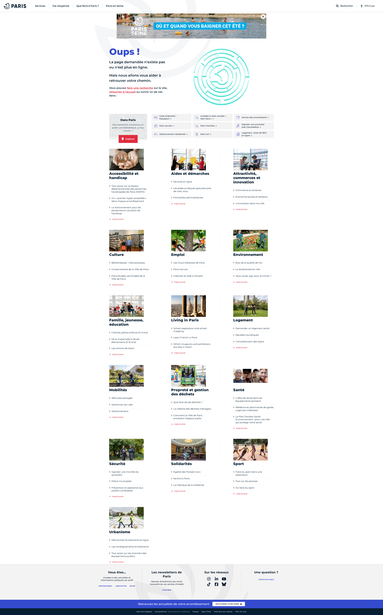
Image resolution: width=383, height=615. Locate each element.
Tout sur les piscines (246, 481)
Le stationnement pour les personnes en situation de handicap (126, 210)
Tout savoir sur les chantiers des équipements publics (128, 555)
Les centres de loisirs (122, 348)
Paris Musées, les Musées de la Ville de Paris (128, 277)
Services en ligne (182, 181)
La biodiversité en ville (247, 269)
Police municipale (121, 481)
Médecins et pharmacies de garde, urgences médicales (254, 409)
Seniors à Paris (181, 478)
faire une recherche (140, 87)
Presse (196, 612)
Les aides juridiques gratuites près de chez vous (192, 190)
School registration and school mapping (190, 330)
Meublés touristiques (247, 334)
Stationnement (119, 411)
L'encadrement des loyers (249, 341)
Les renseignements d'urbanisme (130, 546)
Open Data (206, 612)
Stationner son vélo (122, 404)
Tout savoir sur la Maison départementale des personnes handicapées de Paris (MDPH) (128, 189)
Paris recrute (180, 269)
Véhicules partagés (121, 398)
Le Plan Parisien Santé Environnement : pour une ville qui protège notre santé (252, 419)
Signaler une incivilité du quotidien (125, 473)
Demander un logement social (252, 328)
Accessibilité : (172, 612)
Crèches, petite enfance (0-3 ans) (129, 332)
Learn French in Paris (185, 337)
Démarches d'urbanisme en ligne (130, 540)
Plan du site (240, 612)
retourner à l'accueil (122, 91)
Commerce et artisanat (248, 190)
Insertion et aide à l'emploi (188, 275)
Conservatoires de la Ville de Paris (130, 269)
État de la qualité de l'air (248, 262)
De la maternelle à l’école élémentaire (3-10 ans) (125, 341)
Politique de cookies (223, 612)
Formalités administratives (188, 197)
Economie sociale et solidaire (251, 196)
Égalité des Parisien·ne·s (186, 471)
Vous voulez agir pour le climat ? (253, 275)
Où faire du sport (244, 487)
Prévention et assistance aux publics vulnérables (127, 489)
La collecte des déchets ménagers (192, 408)
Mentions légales (144, 612)
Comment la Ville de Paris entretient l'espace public (187, 417)
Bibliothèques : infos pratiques (128, 262)
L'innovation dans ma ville (249, 203)
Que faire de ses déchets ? (188, 402)
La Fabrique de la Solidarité (188, 485)
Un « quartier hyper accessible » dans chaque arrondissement (128, 200)
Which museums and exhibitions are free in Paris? (191, 345)
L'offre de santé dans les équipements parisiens (248, 399)
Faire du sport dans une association (248, 473)
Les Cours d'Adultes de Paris (189, 262)
